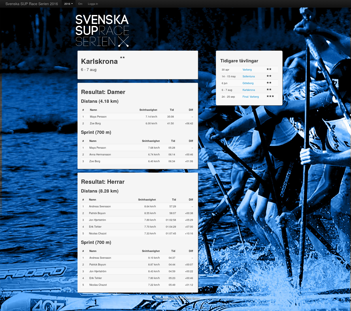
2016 (67, 3)
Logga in (93, 3)
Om (80, 3)
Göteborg (248, 83)
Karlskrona (249, 90)
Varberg (247, 69)
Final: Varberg (251, 96)
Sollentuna (249, 76)
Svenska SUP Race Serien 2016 (31, 3)
